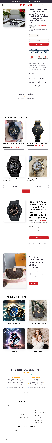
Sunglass (37, 351)
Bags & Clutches (37, 323)
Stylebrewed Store (11, 439)
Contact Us (6, 411)
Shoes (13, 351)
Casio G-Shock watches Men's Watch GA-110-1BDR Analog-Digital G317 (13, 179)
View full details (43, 243)
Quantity (31, 33)
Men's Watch (13, 323)
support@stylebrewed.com (43, 418)
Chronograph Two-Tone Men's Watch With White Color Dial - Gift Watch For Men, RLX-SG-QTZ (37, 179)
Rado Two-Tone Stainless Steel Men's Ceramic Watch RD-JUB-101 (37, 143)
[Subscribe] (36, 430)
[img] (26, 372)
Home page (6, 405)
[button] (2, 4)
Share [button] (32, 73)
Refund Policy (22, 411)
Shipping (38, 29)
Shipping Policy (23, 414)
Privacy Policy (22, 408)
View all (26, 191)
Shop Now (33, 283)
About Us (21, 405)
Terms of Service (23, 417)
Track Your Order (7, 414)
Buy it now (39, 44)
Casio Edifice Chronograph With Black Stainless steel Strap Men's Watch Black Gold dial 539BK (13, 143)
